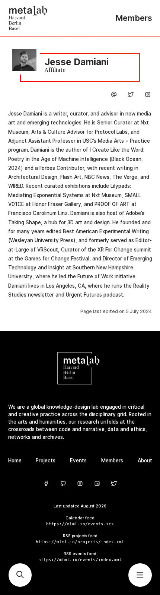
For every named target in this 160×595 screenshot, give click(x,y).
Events (78, 460)
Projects (45, 460)
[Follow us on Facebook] (46, 483)
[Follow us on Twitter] (113, 483)
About (145, 460)
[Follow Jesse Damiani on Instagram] (147, 95)
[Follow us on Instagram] (80, 483)
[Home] (44, 18)
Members (112, 460)
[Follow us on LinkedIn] (97, 483)
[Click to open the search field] (20, 575)
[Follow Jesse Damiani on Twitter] (130, 95)
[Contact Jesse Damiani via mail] (113, 95)
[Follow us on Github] (63, 483)
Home (15, 460)
